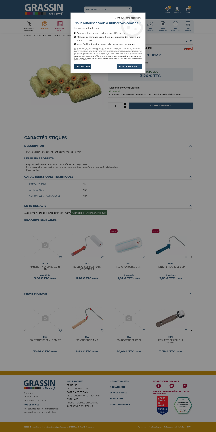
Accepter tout (130, 66)
